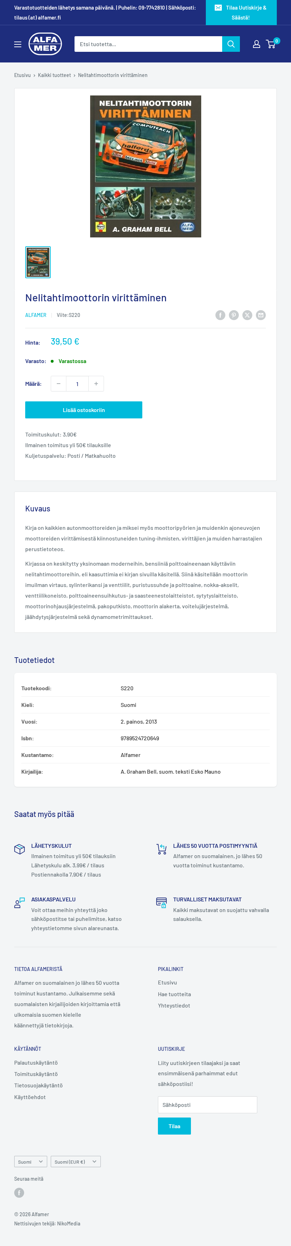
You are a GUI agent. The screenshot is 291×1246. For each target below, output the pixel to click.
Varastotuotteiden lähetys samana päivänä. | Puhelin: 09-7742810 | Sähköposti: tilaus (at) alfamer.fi (105, 12)
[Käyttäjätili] (256, 44)
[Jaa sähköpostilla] (261, 314)
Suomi (24, 1162)
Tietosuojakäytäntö (38, 1085)
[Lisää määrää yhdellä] (96, 383)
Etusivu (22, 75)
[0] (271, 44)
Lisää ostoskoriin (84, 409)
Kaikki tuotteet (54, 75)
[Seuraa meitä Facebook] (19, 1193)
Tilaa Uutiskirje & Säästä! (246, 12)
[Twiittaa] (247, 314)
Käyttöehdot (30, 1096)
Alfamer (35, 315)
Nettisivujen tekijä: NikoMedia (47, 1223)
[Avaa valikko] (17, 44)
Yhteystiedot (174, 1005)
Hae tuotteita (174, 993)
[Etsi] (231, 44)
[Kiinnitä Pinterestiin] (234, 314)
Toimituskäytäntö (36, 1073)
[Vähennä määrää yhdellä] (58, 383)
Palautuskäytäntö (36, 1062)
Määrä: (33, 383)
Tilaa (174, 1126)
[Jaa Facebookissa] (220, 314)
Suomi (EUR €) (70, 1162)
